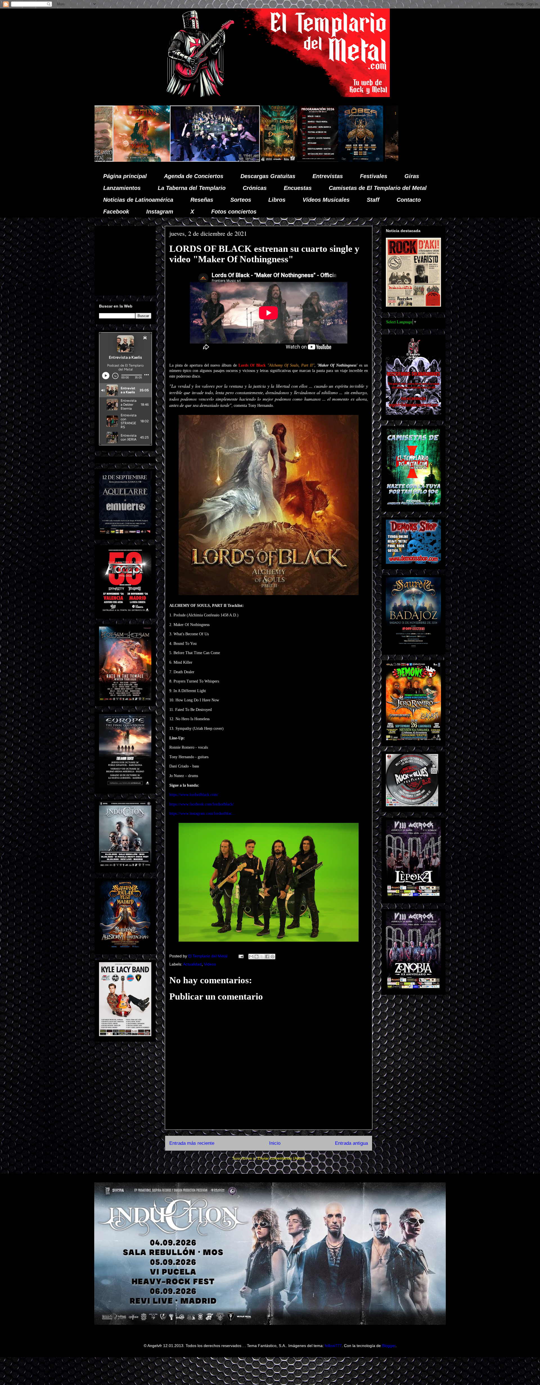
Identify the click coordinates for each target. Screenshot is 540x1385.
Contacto (409, 200)
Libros (276, 200)
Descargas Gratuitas (267, 176)
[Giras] (238, 160)
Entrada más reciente (191, 1143)
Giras (411, 176)
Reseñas (201, 200)
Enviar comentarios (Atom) (281, 1158)
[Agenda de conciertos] (195, 160)
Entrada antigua (351, 1143)
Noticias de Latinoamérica (138, 200)
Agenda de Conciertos (193, 176)
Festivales (373, 176)
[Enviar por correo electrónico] (251, 956)
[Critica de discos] (290, 160)
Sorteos (240, 200)
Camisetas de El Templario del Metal (378, 188)
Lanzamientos (122, 188)
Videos (210, 964)
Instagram (159, 211)
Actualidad (192, 964)
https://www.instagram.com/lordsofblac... (202, 813)
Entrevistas (327, 176)
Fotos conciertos (233, 211)
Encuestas (298, 188)
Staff (373, 200)
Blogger (388, 1345)
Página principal (125, 176)
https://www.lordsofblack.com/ (193, 795)
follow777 (333, 1345)
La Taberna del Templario (192, 188)
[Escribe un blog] (256, 956)
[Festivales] (156, 160)
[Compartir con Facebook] (267, 956)
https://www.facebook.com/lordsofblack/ (201, 804)
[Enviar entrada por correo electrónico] (241, 956)
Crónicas (255, 188)
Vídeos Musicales (326, 200)
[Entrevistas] (375, 160)
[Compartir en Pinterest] (272, 956)
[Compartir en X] (262, 956)
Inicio (274, 1143)
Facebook (116, 211)
